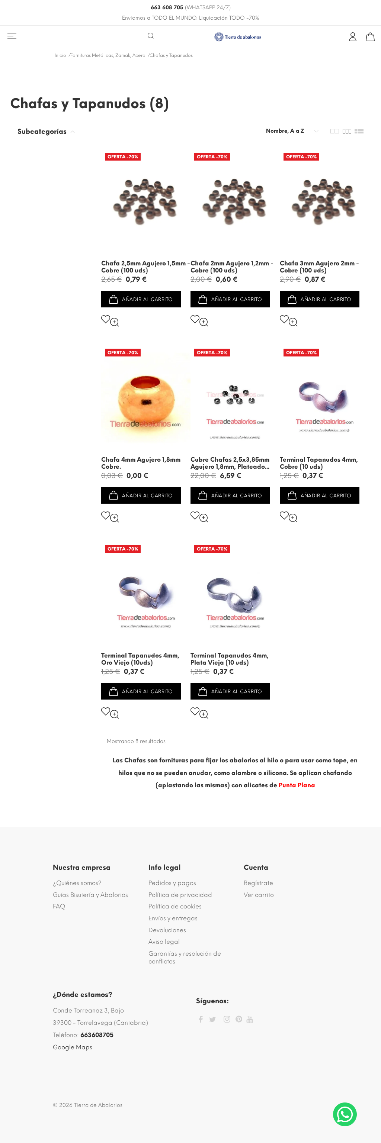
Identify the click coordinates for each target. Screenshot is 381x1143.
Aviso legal (164, 941)
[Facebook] (200, 1020)
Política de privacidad (180, 894)
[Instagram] (226, 1020)
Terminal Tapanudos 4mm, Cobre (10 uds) (319, 463)
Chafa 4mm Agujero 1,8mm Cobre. (140, 463)
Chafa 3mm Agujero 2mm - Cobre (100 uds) (319, 267)
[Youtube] (249, 1020)
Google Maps (72, 1047)
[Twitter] (212, 1020)
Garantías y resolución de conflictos (184, 957)
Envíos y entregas (173, 918)
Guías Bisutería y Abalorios (90, 894)
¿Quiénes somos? (77, 883)
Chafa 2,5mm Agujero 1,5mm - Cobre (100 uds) (145, 267)
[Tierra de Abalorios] (238, 37)
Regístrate (258, 883)
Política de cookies (175, 906)
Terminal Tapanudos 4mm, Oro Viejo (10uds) (140, 659)
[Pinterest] (239, 1020)
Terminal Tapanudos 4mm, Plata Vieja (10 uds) (229, 659)
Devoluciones (167, 930)
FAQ (59, 906)
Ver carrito (259, 894)
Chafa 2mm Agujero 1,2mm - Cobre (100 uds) (231, 267)
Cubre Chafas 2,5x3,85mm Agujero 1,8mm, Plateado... (229, 463)
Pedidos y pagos (172, 883)
